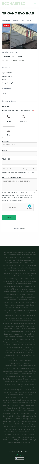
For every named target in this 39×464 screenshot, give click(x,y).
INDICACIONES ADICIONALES (12, 177)
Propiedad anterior (19, 236)
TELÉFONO (6, 159)
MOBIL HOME (6, 21)
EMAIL (5, 150)
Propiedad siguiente (20, 241)
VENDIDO (6, 25)
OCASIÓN (16, 21)
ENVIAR (9, 217)
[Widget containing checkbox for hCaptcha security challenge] (18, 207)
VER (31, 3)
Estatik (23, 229)
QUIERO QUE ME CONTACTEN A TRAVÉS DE (18, 111)
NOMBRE (6, 141)
